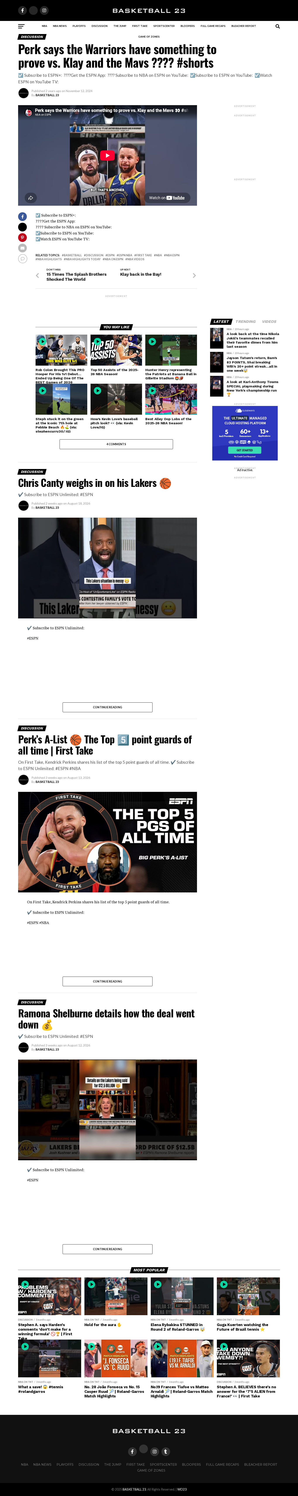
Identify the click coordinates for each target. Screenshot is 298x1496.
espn (111, 255)
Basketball (73, 255)
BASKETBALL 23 (47, 95)
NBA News (60, 25)
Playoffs (79, 25)
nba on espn (113, 259)
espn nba (125, 255)
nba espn (173, 255)
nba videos (135, 259)
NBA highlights (49, 259)
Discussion (100, 25)
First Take (139, 25)
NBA (44, 25)
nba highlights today (83, 259)
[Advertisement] (116, 308)
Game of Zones (149, 36)
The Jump (119, 25)
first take (144, 255)
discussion (94, 255)
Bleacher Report (243, 25)
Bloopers (188, 25)
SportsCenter (164, 25)
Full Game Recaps (213, 25)
